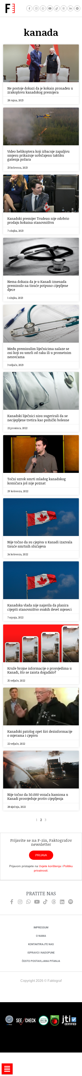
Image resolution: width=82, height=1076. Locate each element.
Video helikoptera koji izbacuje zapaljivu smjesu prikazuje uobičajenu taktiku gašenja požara (38, 155)
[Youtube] (50, 8)
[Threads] (64, 8)
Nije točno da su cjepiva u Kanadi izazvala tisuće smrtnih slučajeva (39, 544)
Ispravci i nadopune (41, 952)
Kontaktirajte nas (41, 944)
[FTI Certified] (69, 1021)
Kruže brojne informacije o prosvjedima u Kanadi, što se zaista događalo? (39, 670)
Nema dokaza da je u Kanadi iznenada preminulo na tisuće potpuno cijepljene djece (37, 285)
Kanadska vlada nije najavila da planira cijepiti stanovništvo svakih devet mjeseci (39, 607)
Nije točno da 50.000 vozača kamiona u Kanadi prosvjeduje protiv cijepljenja (37, 796)
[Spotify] (77, 8)
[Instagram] (36, 8)
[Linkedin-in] (70, 8)
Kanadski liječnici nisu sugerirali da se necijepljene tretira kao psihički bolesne (38, 418)
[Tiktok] (57, 8)
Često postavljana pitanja (41, 961)
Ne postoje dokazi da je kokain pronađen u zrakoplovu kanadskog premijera (40, 90)
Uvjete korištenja (50, 866)
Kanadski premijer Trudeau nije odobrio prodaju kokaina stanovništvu (38, 220)
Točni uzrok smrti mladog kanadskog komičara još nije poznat (36, 481)
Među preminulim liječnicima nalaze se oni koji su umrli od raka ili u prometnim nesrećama (39, 352)
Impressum (41, 927)
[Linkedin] (62, 901)
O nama (41, 935)
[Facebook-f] (29, 8)
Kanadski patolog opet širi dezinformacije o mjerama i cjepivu (39, 733)
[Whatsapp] (43, 8)
